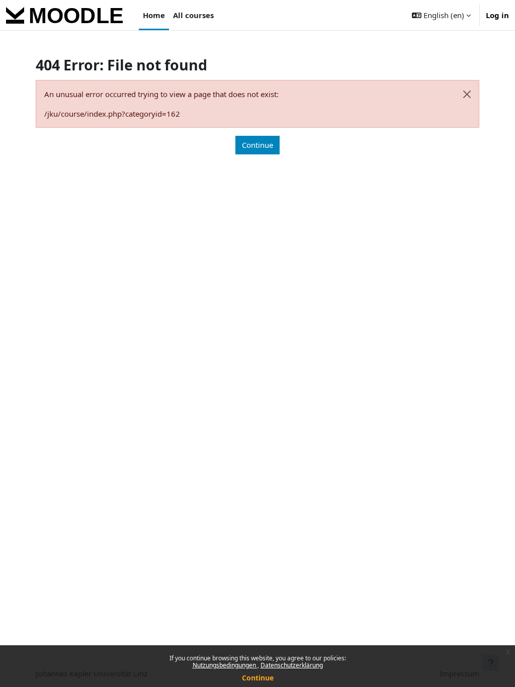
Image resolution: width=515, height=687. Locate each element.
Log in (497, 15)
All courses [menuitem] (193, 15)
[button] (441, 15)
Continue (258, 677)
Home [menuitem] (154, 15)
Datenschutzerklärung (292, 665)
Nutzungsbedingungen (225, 665)
